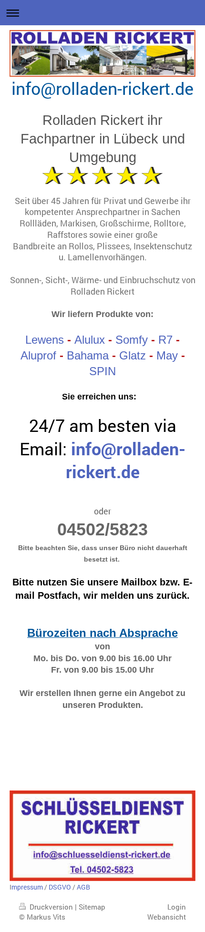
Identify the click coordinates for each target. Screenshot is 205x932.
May (167, 355)
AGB (83, 886)
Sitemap (92, 907)
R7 (165, 339)
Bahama (88, 355)
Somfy (131, 339)
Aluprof (38, 355)
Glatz (132, 355)
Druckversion (51, 907)
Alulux (89, 339)
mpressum (27, 886)
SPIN (102, 371)
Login (176, 907)
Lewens (44, 339)
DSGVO (60, 886)
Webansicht (166, 917)
